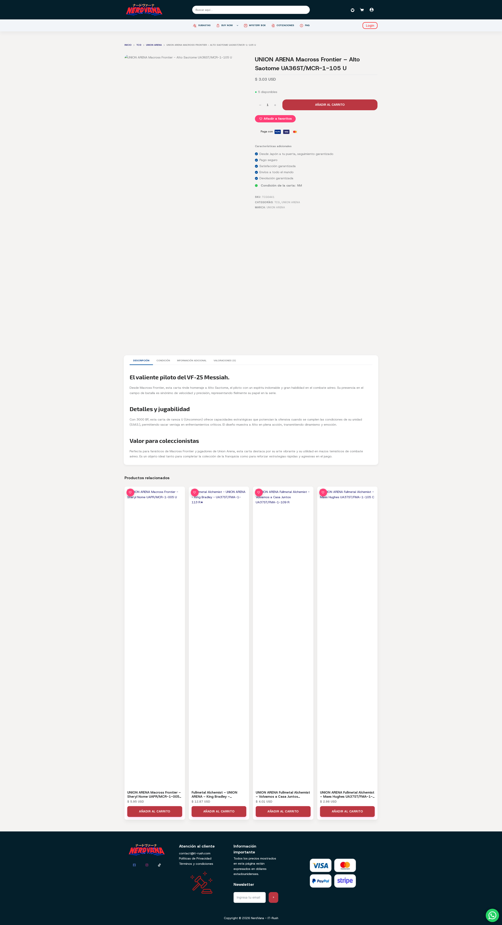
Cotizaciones (285, 25)
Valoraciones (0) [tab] (225, 360)
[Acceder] (372, 10)
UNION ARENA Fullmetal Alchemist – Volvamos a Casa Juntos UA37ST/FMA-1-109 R (283, 796)
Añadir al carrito (330, 105)
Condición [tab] (163, 360)
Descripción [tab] (141, 360)
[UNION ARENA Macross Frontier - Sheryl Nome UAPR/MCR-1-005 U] (154, 636)
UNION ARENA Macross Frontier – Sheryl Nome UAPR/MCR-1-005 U (154, 796)
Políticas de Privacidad (195, 858)
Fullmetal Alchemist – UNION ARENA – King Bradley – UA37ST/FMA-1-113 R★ (214, 796)
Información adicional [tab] (191, 360)
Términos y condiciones (196, 864)
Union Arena (291, 202)
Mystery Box (257, 25)
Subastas (204, 25)
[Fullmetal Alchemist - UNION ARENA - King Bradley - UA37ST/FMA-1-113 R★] (219, 636)
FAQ (307, 25)
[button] (275, 118)
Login (370, 25)
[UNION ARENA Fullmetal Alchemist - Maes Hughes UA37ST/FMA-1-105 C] (347, 636)
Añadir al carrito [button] (154, 811)
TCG (277, 202)
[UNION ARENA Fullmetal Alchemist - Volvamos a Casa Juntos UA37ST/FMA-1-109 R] (283, 636)
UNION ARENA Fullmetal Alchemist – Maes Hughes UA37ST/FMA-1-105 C (347, 796)
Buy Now (227, 25)
